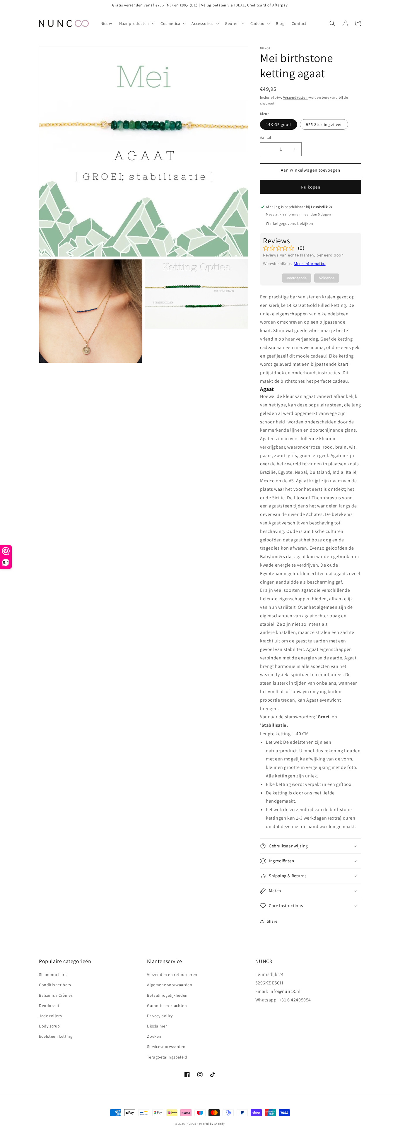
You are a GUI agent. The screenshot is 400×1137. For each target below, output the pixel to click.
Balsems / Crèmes (56, 995)
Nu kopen (310, 187)
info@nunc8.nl (285, 991)
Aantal (265, 137)
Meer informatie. (310, 263)
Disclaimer (157, 1026)
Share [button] (272, 921)
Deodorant (49, 1005)
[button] (136, 23)
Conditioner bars (55, 984)
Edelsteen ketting (55, 1036)
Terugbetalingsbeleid (167, 1057)
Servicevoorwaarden (166, 1046)
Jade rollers (50, 1015)
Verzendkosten (295, 97)
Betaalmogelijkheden (167, 995)
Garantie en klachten (167, 1005)
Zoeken (154, 1036)
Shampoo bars (52, 974)
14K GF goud (278, 124)
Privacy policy (159, 1015)
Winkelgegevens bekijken (289, 223)
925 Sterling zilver (324, 124)
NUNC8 (191, 1124)
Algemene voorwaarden (169, 984)
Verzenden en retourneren (172, 974)
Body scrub (49, 1026)
